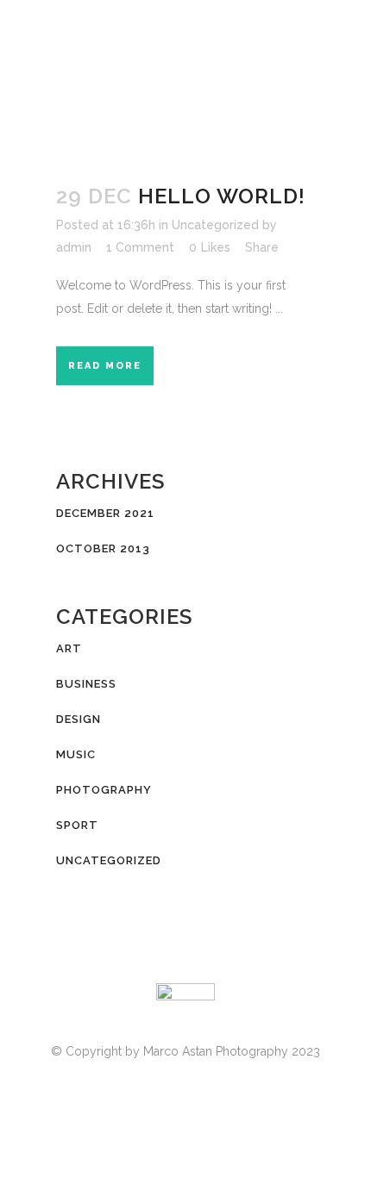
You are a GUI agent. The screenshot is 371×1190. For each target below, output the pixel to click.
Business (86, 683)
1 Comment (140, 247)
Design (78, 719)
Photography (104, 789)
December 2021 (105, 513)
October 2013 (103, 548)
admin (73, 247)
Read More (104, 365)
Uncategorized (215, 225)
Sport (77, 825)
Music (76, 754)
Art (69, 648)
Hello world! (221, 196)
